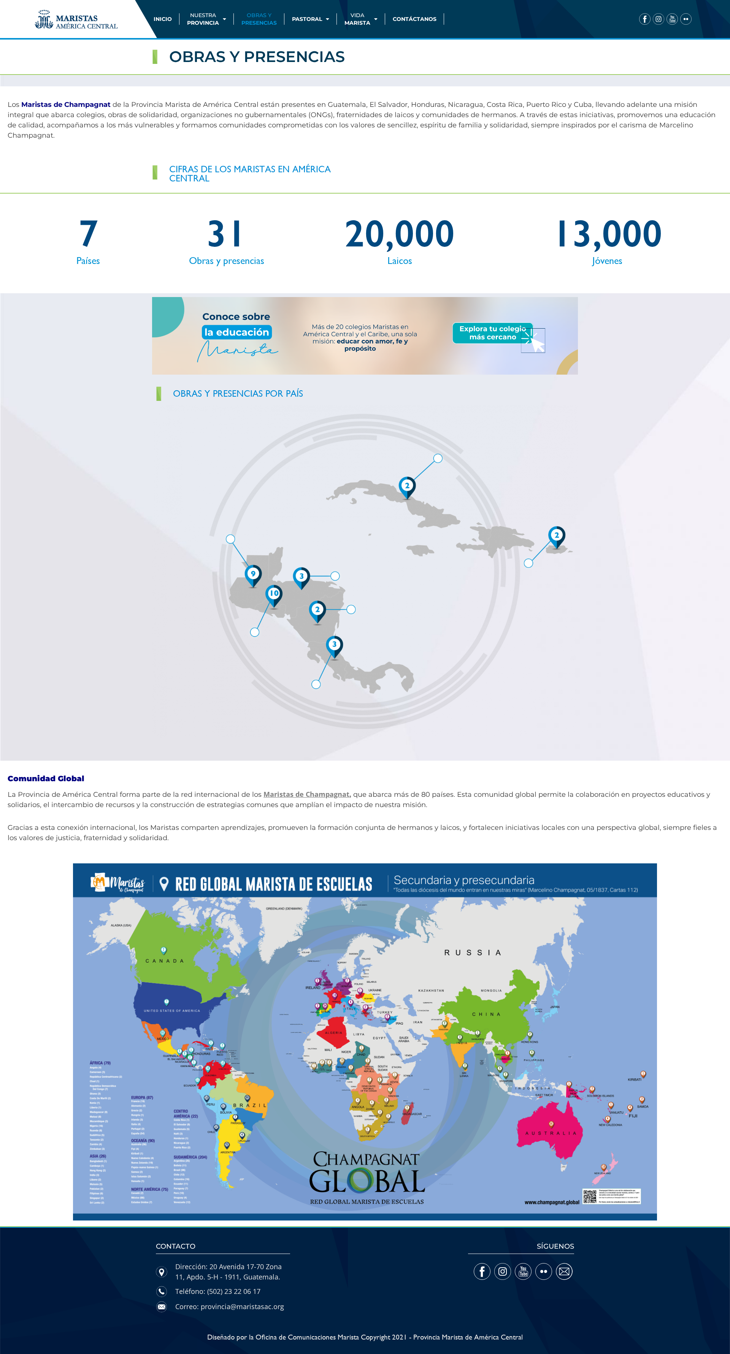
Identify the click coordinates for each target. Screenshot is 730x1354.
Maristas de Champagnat (306, 794)
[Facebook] (645, 19)
